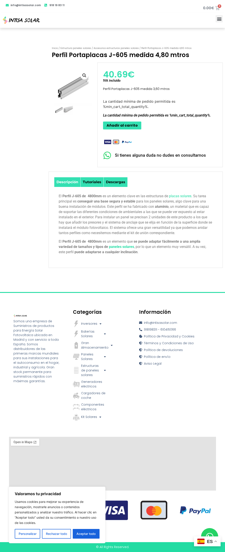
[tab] (67, 182)
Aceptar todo (86, 534)
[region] (57, 515)
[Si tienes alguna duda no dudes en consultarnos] (107, 155)
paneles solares (121, 247)
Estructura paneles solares (75, 48)
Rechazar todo (56, 534)
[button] (219, 18)
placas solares (180, 196)
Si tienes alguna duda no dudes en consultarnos (160, 155)
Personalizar (27, 534)
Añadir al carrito (122, 125)
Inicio (55, 48)
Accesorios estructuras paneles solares (116, 48)
